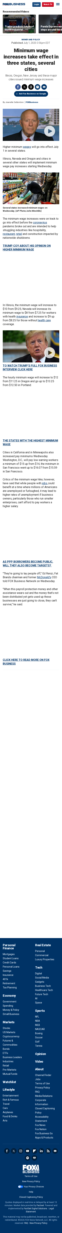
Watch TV (48, 4)
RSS (48, 1151)
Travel (6, 1104)
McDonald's (44, 577)
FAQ (37, 1091)
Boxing (39, 1033)
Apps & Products (44, 1137)
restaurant (9, 234)
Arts (5, 1120)
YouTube (27, 1151)
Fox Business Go (44, 1133)
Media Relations (44, 1096)
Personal (40, 951)
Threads (31, 87)
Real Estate (43, 945)
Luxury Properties (44, 959)
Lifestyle (9, 1089)
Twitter (24, 87)
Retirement (9, 983)
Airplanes (8, 1112)
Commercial (41, 955)
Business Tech (43, 986)
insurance (22, 316)
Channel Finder (43, 1075)
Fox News (40, 1125)
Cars (5, 1108)
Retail (6, 1065)
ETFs (5, 1053)
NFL (37, 1016)
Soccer (39, 1037)
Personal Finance (9, 946)
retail (19, 234)
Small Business (11, 1014)
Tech (38, 967)
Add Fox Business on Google (32, 94)
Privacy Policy (42, 1087)
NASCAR (40, 1029)
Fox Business (14, 4)
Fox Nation (40, 1129)
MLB (37, 1025)
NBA (37, 1020)
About (39, 1069)
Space (38, 1002)
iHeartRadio (34, 1158)
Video (39, 1061)
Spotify (27, 1158)
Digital (38, 973)
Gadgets (39, 981)
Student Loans (11, 958)
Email (44, 87)
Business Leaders (12, 1057)
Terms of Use (42, 1083)
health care (44, 320)
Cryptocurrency (11, 1036)
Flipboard (34, 1151)
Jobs (37, 1079)
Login (36, 4)
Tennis (38, 1045)
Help (31, 1192)
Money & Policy (11, 1010)
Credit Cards (9, 962)
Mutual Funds (10, 1074)
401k (5, 979)
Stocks (6, 1028)
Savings (7, 970)
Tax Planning (10, 987)
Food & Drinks (10, 1116)
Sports (40, 1010)
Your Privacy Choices (34, 1186)
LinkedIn (41, 1151)
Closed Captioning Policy (31, 1197)
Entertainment (11, 1095)
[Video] (31, 125)
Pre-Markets (9, 1069)
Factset (40, 1205)
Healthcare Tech (44, 990)
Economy (9, 995)
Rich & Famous (11, 1099)
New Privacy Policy (31, 1181)
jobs (45, 483)
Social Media (42, 977)
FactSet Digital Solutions (35, 1208)
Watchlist (9, 1082)
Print (37, 87)
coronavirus (40, 222)
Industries (8, 1061)
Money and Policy (31, 40)
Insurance (8, 975)
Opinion (40, 1054)
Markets (8, 1022)
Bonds (6, 1049)
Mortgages (9, 954)
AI (36, 998)
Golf (37, 1041)
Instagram (20, 1151)
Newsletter (55, 1151)
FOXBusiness (32, 102)
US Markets (9, 1032)
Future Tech (41, 994)
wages (27, 147)
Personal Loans (11, 966)
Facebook (18, 87)
